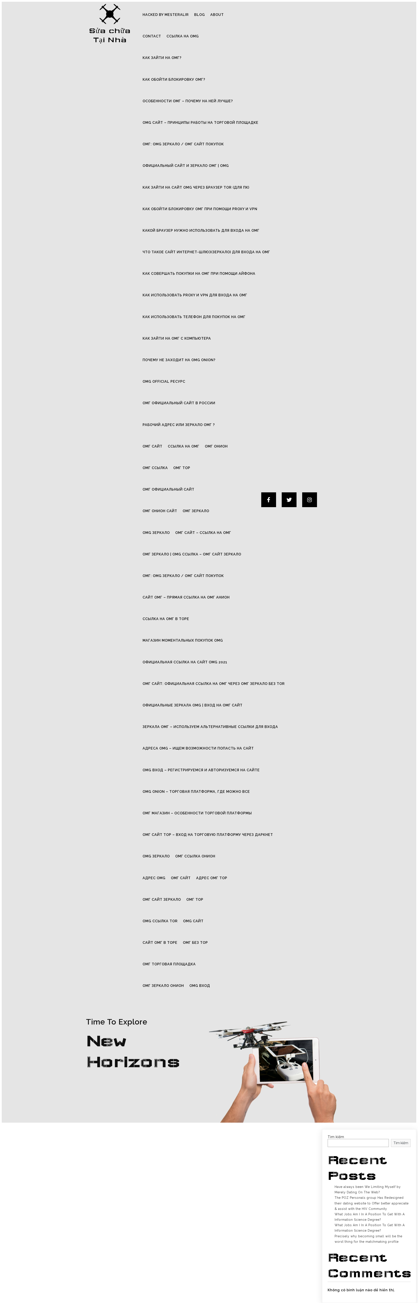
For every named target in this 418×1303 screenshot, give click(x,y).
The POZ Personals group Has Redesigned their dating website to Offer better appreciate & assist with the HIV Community (372, 1203)
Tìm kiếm (336, 1137)
